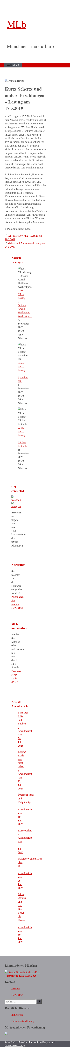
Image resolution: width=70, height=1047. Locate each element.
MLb (16, 23)
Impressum (17, 1014)
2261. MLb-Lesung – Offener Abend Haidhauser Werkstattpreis (25, 303)
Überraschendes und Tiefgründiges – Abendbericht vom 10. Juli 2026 (26, 809)
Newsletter (16, 994)
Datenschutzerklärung (22, 1021)
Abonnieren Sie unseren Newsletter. (17, 602)
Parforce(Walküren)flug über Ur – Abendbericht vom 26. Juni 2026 (30, 873)
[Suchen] (39, 1001)
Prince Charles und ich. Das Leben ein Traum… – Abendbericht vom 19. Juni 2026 (25, 918)
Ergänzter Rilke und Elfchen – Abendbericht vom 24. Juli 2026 (25, 729)
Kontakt (15, 988)
